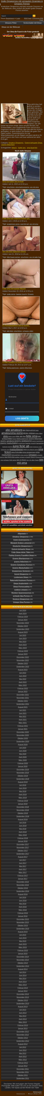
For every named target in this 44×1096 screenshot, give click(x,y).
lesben (31, 446)
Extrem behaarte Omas (33, 143)
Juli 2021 (22, 710)
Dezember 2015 (23, 919)
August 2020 (23, 745)
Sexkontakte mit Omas (32, 23)
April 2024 (23, 614)
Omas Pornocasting (21, 587)
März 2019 (23, 798)
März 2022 (23, 685)
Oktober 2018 (23, 813)
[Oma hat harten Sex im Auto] (20, 166)
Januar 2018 (22, 841)
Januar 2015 (22, 954)
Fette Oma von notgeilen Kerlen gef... (16, 218)
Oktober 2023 (23, 626)
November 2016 (23, 885)
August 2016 (23, 894)
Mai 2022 (22, 679)
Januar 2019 (22, 804)
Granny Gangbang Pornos (21, 565)
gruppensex (21, 443)
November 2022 (23, 660)
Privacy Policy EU (35, 1094)
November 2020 (23, 735)
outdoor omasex (20, 457)
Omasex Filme (11, 23)
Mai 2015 (22, 941)
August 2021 (23, 707)
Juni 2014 (22, 975)
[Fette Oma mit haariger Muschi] (20, 273)
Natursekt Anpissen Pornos (21, 580)
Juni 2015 (22, 938)
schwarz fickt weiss (10, 460)
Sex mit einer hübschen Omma (14, 252)
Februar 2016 (23, 913)
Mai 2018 (22, 829)
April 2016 (23, 907)
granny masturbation (9, 443)
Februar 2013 (23, 1025)
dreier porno (12, 436)
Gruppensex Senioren (21, 571)
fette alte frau (21, 436)
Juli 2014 (22, 972)
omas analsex (24, 455)
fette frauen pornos (13, 257)
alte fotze (10, 331)
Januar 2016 (22, 916)
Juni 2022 (22, 676)
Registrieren (10, 18)
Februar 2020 (23, 763)
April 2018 (23, 832)
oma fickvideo (16, 452)
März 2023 (23, 648)
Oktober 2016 (23, 888)
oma (25, 449)
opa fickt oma (9, 457)
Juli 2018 (22, 823)
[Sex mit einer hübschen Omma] (20, 238)
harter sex (22, 148)
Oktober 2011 (23, 1075)
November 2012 (23, 1035)
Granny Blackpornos (21, 558)
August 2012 (23, 1044)
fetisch (14, 148)
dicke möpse (29, 433)
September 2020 (22, 741)
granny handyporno (38, 441)
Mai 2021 (22, 716)
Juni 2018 (22, 826)
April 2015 (23, 944)
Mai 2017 (22, 866)
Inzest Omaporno (21, 574)
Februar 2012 (23, 1063)
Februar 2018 (23, 838)
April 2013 (23, 1019)
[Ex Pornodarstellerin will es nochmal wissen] (20, 310)
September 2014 (22, 966)
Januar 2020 (22, 766)
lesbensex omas (37, 446)
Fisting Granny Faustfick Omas (21, 555)
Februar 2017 (23, 876)
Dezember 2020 (23, 732)
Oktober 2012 (23, 1038)
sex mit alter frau (35, 257)
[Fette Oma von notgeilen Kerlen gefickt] (20, 203)
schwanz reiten (28, 331)
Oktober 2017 (23, 851)
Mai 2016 (22, 904)
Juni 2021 (22, 713)
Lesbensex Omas (21, 577)
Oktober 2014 (23, 963)
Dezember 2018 (23, 807)
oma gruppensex (29, 452)
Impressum (21, 1094)
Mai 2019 (22, 791)
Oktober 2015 (23, 925)
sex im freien (21, 460)
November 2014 (23, 960)
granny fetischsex (8, 145)
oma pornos (16, 455)
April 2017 (23, 869)
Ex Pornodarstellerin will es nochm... (16, 325)
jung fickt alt (24, 224)
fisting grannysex (13, 368)
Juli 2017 (22, 860)
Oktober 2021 (23, 701)
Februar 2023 (23, 651)
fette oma (31, 436)
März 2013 (23, 1022)
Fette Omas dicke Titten (21, 552)
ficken (14, 439)
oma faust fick (32, 148)
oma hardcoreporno (22, 187)
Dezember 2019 (23, 770)
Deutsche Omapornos (22, 546)
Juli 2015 (22, 935)
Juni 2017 (22, 863)
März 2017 (23, 872)
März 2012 (23, 1060)
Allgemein (22, 534)
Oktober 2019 (23, 776)
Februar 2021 (23, 726)
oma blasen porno (32, 449)
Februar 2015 (23, 950)
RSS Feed (27, 18)
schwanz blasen (30, 457)
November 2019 (23, 773)
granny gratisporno (23, 441)
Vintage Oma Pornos (21, 602)
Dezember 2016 (23, 882)
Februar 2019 (23, 801)
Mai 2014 (22, 979)
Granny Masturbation (21, 568)
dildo (5, 436)
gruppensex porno (13, 224)
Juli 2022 (22, 673)
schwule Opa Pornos (21, 596)
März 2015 (23, 947)
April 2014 (23, 982)
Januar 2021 (22, 729)
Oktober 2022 (23, 663)
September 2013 (22, 1003)
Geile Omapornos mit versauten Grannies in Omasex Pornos (22, 2)
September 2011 (22, 1078)
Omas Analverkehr (21, 583)
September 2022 (22, 667)
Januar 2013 (22, 1028)
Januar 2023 (22, 654)
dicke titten (39, 433)
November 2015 (23, 922)
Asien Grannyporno (21, 540)
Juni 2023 (22, 638)
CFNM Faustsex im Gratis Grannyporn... (17, 362)
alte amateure (14, 429)
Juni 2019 (22, 788)
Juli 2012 (22, 1047)
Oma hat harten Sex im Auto (13, 182)
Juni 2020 (22, 751)
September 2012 (22, 1041)
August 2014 (23, 969)
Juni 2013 (22, 1013)
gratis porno (11, 294)
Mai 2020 (22, 754)
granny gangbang (7, 441)
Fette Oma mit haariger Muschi (14, 289)
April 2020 (23, 757)
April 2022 (23, 682)
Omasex (31, 294)
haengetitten (40, 443)
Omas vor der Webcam (11, 27)
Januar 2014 (22, 991)
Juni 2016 (22, 901)
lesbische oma (5, 449)
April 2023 (23, 645)
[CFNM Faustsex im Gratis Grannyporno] (20, 347)
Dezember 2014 (23, 957)
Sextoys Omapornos (21, 599)
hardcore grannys (7, 447)
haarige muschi (21, 294)
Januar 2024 (22, 620)
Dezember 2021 (23, 695)
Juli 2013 (22, 1010)
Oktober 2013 (23, 1000)
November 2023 (23, 623)
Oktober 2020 (23, 738)
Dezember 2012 (23, 1032)
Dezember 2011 (23, 1069)
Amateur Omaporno (16, 143)
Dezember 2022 (23, 657)
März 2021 (23, 723)
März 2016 (23, 910)
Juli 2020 (22, 748)
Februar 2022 (23, 688)
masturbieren (16, 449)
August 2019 (23, 782)
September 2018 (22, 816)
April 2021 (23, 720)
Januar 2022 (22, 692)
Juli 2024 (22, 610)
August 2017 (23, 857)
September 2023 (22, 629)
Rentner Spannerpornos (21, 593)
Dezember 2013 (23, 994)
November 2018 (23, 810)
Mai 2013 (22, 1016)
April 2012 (23, 1056)
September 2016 (22, 891)
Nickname (12, 397)
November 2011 (23, 1072)
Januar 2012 (22, 1066)
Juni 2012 (22, 1050)
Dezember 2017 (23, 844)
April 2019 (23, 794)
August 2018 (23, 819)
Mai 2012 (22, 1053)
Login (18, 18)
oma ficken (11, 187)
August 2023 (23, 632)
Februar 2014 (23, 988)
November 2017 (23, 847)
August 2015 (23, 932)
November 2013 (23, 997)
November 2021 (23, 698)
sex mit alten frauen (33, 460)
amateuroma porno (12, 433)
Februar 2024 (23, 617)
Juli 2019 (22, 785)
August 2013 (23, 1007)
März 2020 (23, 760)
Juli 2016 (22, 897)
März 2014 (23, 985)
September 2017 (22, 854)
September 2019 (22, 779)
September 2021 (22, 704)
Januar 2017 (22, 879)
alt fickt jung (34, 430)
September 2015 (22, 929)
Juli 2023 (22, 635)
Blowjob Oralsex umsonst (21, 543)
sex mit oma (34, 187)
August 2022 (23, 670)
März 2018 (23, 835)
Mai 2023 (22, 642)
